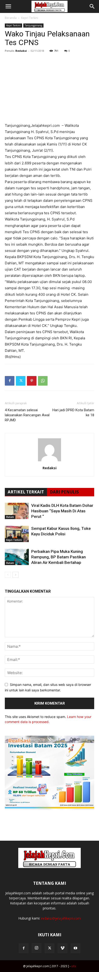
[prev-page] (8, 575)
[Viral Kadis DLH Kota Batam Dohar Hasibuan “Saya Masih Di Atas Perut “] (17, 511)
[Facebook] (9, 381)
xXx (73, 966)
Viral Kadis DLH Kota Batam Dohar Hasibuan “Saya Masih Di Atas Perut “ (62, 511)
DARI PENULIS (64, 492)
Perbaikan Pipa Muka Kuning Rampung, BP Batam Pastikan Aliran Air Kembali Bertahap (58, 557)
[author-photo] (49, 461)
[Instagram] (36, 948)
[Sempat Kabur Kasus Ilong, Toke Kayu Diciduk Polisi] (17, 534)
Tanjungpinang (33, 25)
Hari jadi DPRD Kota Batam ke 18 (73, 412)
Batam (10, 517)
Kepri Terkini (29, 18)
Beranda (11, 18)
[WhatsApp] (43, 381)
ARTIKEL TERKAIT (26, 492)
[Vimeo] (62, 948)
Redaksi (21, 50)
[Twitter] (20, 381)
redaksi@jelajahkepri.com (61, 918)
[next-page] (15, 575)
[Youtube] (75, 948)
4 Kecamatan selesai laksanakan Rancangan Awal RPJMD (27, 415)
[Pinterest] (32, 381)
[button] (8, 6)
